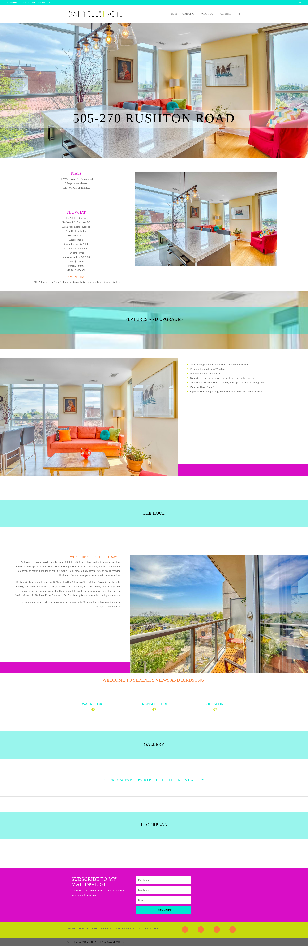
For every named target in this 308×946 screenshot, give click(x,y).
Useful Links (123, 928)
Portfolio (188, 14)
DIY (140, 928)
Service (84, 928)
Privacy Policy (101, 928)
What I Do (207, 14)
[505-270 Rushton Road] (206, 265)
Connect (225, 14)
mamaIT (80, 942)
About (173, 14)
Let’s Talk (151, 928)
